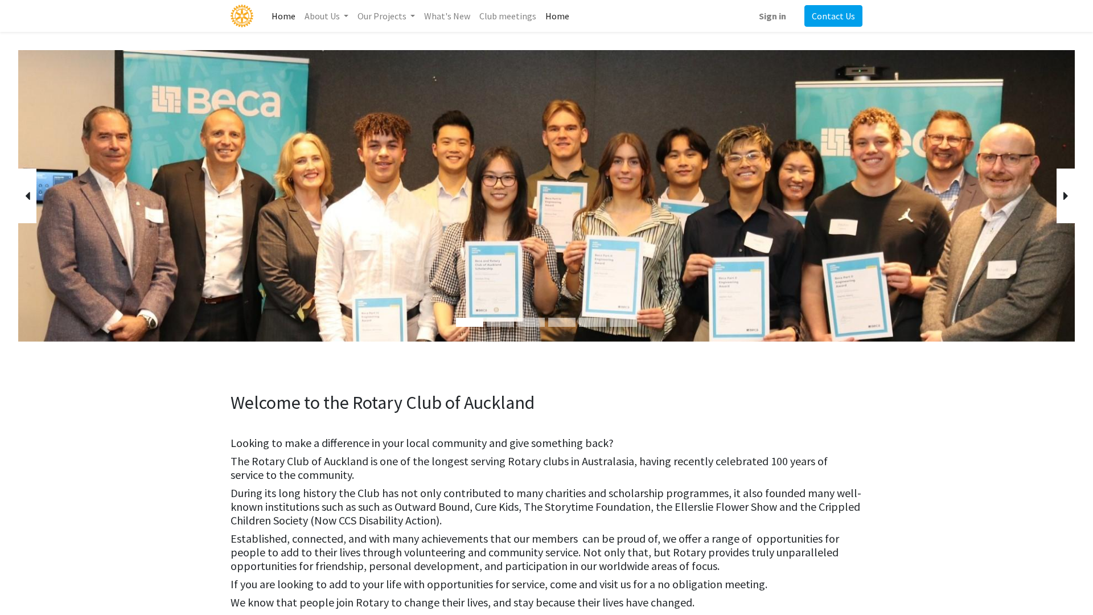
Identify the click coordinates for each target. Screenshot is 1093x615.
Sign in (772, 16)
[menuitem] (283, 16)
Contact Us (833, 16)
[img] (60, 196)
